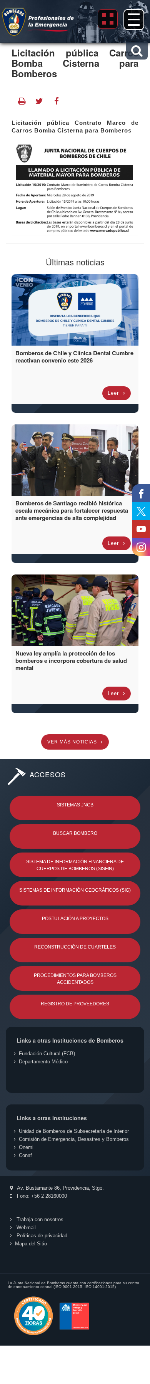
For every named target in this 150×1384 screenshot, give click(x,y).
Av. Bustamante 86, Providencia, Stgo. (60, 1188)
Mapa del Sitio (31, 1244)
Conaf (25, 1155)
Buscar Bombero (75, 833)
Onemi (26, 1147)
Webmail (25, 1227)
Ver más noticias (72, 742)
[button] (136, 51)
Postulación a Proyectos (75, 918)
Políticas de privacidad (41, 1235)
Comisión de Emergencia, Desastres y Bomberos (74, 1139)
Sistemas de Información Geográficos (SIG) (75, 890)
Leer (114, 393)
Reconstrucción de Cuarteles (75, 947)
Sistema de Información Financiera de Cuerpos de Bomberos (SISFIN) (75, 865)
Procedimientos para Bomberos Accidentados (75, 979)
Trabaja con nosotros (39, 1219)
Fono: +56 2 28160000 (41, 1196)
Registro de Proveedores (75, 1004)
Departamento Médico (43, 1061)
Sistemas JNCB (75, 805)
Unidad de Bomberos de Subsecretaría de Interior (74, 1131)
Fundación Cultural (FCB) (47, 1053)
